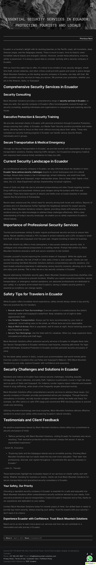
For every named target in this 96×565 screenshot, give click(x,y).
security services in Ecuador (72, 101)
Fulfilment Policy (46, 559)
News (27, 538)
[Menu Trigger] (91, 5)
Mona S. (9, 538)
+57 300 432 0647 (16, 556)
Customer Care (32, 559)
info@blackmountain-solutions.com (43, 556)
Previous (84, 38)
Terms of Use (20, 559)
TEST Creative (31, 561)
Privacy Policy (9, 559)
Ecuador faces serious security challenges (23, 172)
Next (90, 38)
